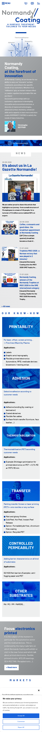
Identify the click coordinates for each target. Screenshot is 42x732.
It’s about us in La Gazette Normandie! (19, 167)
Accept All (21, 716)
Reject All (21, 727)
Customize (21, 721)
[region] (21, 713)
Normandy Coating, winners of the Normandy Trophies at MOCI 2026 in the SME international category (29, 282)
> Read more (11, 667)
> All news (6, 306)
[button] (39, 690)
